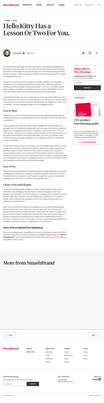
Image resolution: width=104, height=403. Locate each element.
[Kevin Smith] (24, 53)
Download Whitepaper (89, 142)
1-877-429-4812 (62, 380)
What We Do (27, 5)
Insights (61, 5)
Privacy (85, 359)
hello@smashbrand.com (65, 382)
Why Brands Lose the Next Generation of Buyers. (19, 280)
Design (45, 273)
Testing (48, 362)
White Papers (68, 355)
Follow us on (97, 377)
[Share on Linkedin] (83, 53)
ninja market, (42, 89)
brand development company (48, 232)
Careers (85, 355)
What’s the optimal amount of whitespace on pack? (57, 280)
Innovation (49, 352)
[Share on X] (96, 53)
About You (50, 5)
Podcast (66, 362)
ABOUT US (78, 5)
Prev (10, 335)
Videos (66, 359)
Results (39, 5)
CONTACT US (89, 5)
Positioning (49, 359)
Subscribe (87, 88)
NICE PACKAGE (12, 273)
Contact (85, 352)
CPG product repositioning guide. (86, 121)
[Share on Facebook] (90, 53)
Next (93, 335)
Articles (66, 352)
